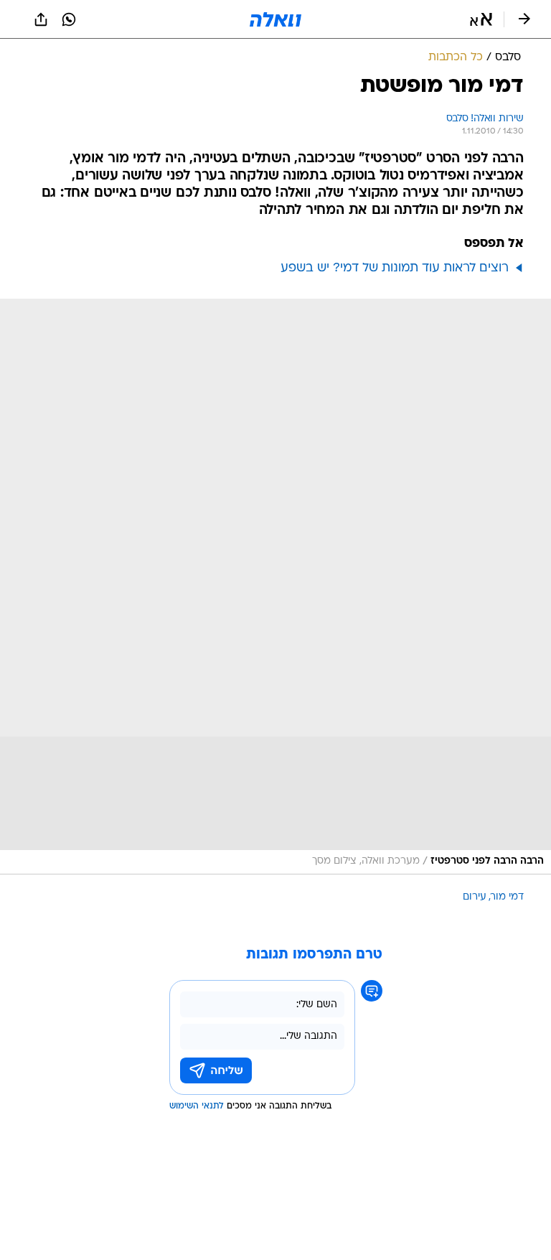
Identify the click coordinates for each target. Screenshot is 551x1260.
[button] (481, 19)
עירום (474, 897)
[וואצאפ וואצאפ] (69, 19)
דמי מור (507, 897)
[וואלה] (275, 19)
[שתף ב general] (41, 19)
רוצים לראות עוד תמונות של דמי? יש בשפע (395, 268)
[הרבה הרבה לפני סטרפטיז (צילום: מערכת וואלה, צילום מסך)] (275, 586)
